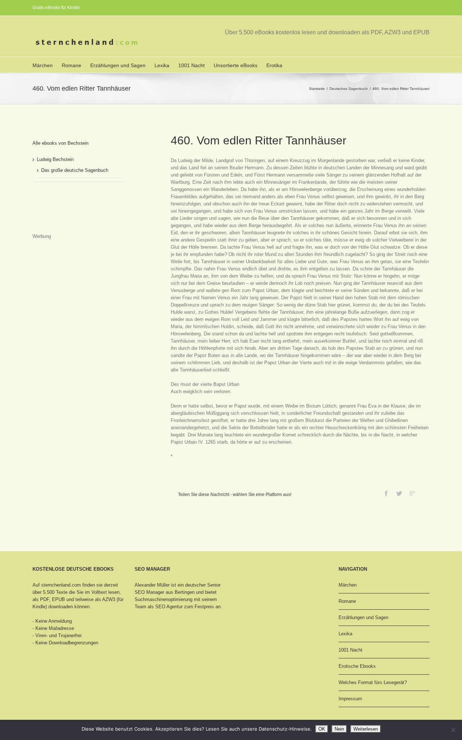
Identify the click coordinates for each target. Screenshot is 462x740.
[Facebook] (386, 493)
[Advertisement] (68, 214)
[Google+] (412, 493)
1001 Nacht (191, 65)
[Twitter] (399, 493)
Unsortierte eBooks (235, 65)
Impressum (350, 698)
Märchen (42, 65)
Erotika (274, 65)
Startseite (317, 89)
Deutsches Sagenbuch (349, 89)
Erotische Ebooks (357, 666)
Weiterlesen (365, 729)
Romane (71, 65)
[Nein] (453, 730)
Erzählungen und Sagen (117, 65)
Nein (339, 729)
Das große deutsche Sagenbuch (74, 170)
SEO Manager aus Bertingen (165, 592)
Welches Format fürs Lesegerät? (373, 682)
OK (321, 729)
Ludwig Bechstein (55, 159)
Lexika (161, 65)
